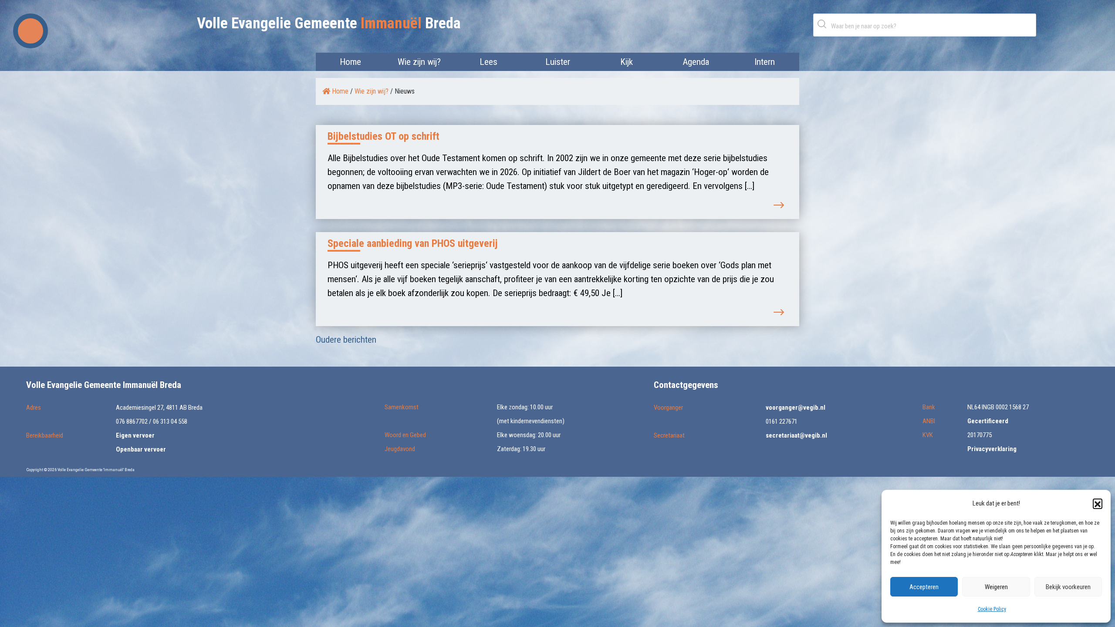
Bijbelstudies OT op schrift (383, 136)
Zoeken (823, 23)
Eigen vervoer (135, 435)
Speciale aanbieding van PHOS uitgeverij (413, 243)
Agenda (696, 62)
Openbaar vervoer (141, 449)
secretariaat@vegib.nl (796, 435)
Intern (764, 62)
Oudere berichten (346, 339)
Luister (557, 62)
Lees (488, 62)
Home (350, 62)
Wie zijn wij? (419, 62)
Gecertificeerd (987, 421)
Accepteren (924, 587)
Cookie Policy (992, 609)
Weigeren (996, 587)
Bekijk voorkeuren (1068, 587)
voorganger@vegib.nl (795, 407)
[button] (1097, 503)
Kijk (626, 62)
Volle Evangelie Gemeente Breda (329, 23)
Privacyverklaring (992, 449)
